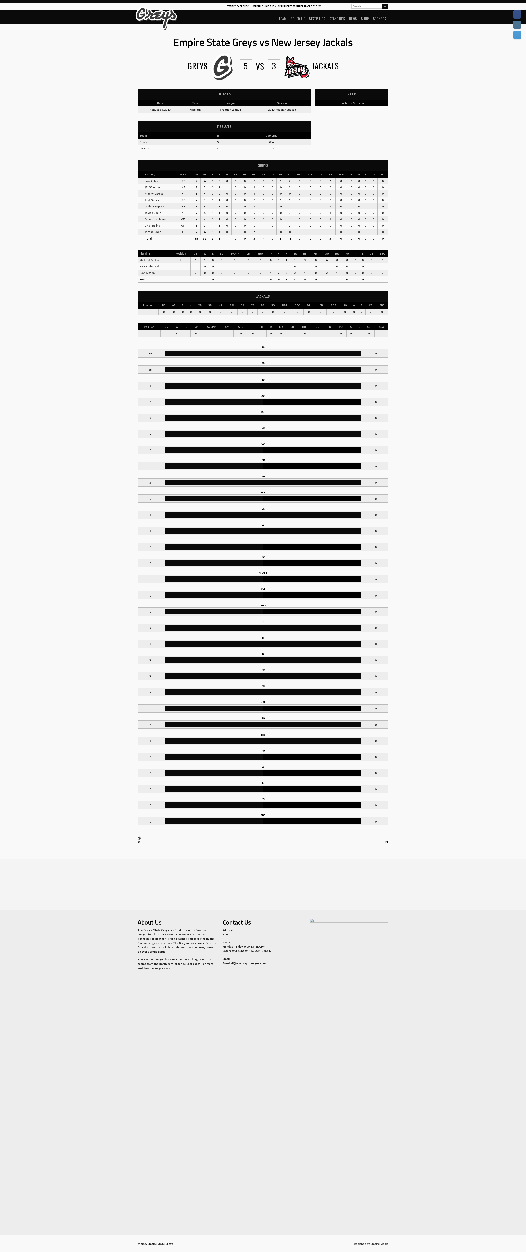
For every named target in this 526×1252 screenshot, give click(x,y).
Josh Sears (152, 200)
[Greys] (139, 839)
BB (281, 174)
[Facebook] (517, 14)
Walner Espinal (155, 206)
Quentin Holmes (155, 219)
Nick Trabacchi (149, 266)
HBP (299, 174)
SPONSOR (379, 18)
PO (351, 174)
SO (289, 174)
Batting (150, 174)
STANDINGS (337, 18)
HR (245, 174)
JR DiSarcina (153, 187)
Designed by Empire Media (371, 1244)
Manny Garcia (154, 193)
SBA (382, 174)
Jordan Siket (153, 232)
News (353, 18)
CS (272, 174)
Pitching (145, 253)
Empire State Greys (238, 6)
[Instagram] (517, 25)
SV (221, 253)
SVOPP (235, 253)
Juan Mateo (147, 273)
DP (320, 174)
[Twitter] (517, 35)
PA (196, 174)
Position (183, 174)
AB (204, 174)
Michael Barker (149, 260)
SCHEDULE (298, 18)
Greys (143, 142)
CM (249, 253)
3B (235, 174)
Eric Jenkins (152, 225)
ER (295, 253)
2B (227, 174)
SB (263, 174)
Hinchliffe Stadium (352, 103)
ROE (341, 174)
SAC (310, 174)
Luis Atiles (151, 181)
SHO (260, 253)
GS (195, 253)
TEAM (282, 18)
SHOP (365, 18)
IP (271, 253)
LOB (330, 174)
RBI (254, 174)
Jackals (144, 148)
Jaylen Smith (153, 213)
